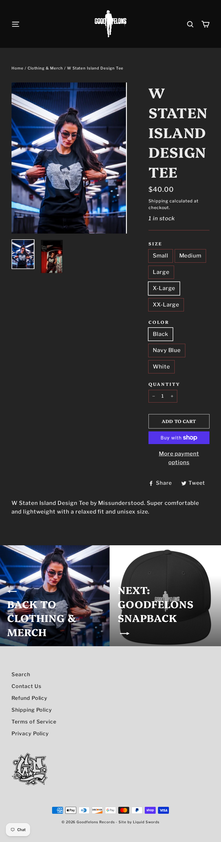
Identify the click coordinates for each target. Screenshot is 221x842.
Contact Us (26, 686)
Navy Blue (167, 350)
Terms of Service (34, 722)
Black (160, 334)
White (161, 366)
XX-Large (166, 304)
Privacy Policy (30, 733)
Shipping (158, 201)
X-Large (164, 288)
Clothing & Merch (45, 68)
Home (18, 68)
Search (21, 674)
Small (160, 255)
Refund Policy (29, 698)
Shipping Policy (32, 710)
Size (155, 243)
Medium (190, 255)
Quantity (164, 384)
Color (158, 322)
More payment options (179, 458)
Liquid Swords (146, 822)
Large (161, 272)
